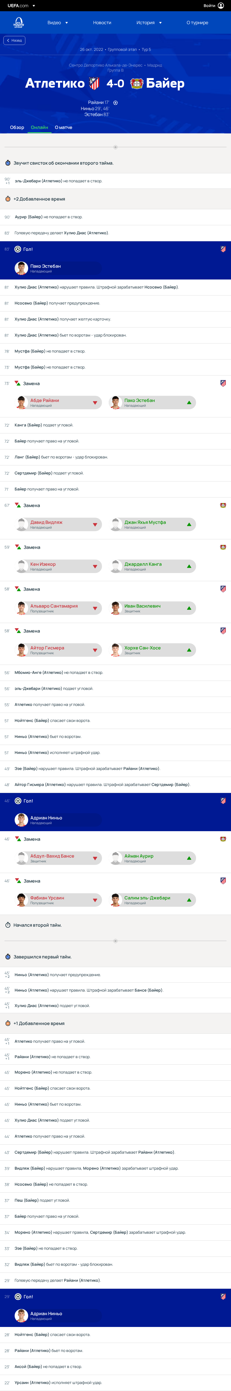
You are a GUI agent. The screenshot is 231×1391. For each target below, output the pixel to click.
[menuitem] (63, 22)
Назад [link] (17, 40)
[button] (58, 22)
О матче (63, 127)
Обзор (17, 127)
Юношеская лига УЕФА (18, 22)
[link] (102, 22)
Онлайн (39, 127)
